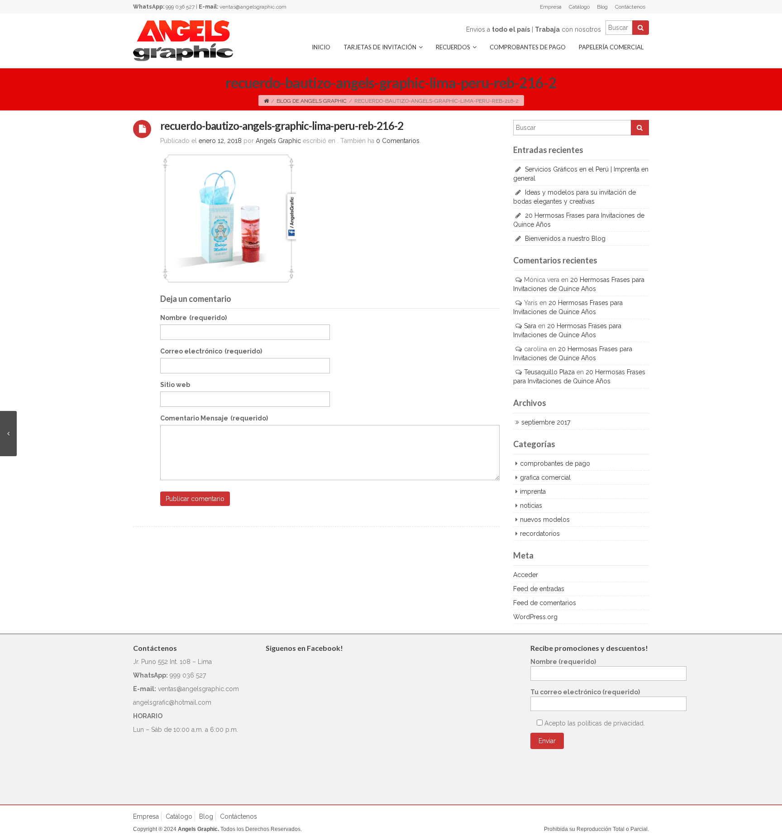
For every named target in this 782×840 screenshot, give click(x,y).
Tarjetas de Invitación (379, 47)
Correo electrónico (211, 351)
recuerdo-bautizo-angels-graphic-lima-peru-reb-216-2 (281, 125)
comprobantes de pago (555, 463)
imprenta (533, 491)
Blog (602, 7)
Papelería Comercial (611, 47)
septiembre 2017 (545, 422)
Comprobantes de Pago (528, 47)
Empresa (551, 7)
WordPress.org (535, 616)
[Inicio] (266, 101)
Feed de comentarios (544, 602)
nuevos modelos (545, 519)
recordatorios (540, 533)
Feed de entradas (538, 588)
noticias (531, 505)
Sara (530, 325)
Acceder (525, 574)
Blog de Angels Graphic (312, 101)
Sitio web (175, 384)
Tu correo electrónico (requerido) (585, 692)
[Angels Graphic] (183, 40)
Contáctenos (630, 7)
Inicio (321, 47)
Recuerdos (453, 47)
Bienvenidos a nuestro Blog (565, 238)
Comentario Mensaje (214, 418)
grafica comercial (545, 477)
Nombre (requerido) (563, 661)
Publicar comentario (195, 498)
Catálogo (579, 7)
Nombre (193, 317)
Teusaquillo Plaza (549, 372)
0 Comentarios (398, 140)
